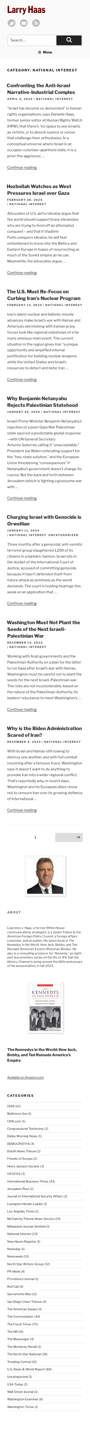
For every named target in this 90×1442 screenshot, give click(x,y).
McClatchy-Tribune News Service (30, 1219)
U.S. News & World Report (26, 1369)
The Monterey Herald (22, 1347)
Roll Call (13, 1286)
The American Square (22, 1309)
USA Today (15, 1384)
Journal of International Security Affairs (35, 1196)
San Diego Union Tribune (24, 1302)
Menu (47, 52)
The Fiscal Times (19, 1324)
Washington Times (20, 1407)
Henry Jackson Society (23, 1166)
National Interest (54, 99)
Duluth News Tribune (21, 1151)
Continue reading (22, 167)
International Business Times (27, 1181)
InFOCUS (13, 1174)
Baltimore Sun (17, 1113)
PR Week (13, 1271)
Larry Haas (26, 9)
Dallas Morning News (22, 1136)
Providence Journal (20, 1279)
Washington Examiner (22, 1399)
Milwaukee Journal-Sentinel (26, 1226)
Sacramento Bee (19, 1294)
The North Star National (24, 1354)
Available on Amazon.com (25, 1077)
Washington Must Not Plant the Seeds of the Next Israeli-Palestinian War (43, 629)
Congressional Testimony (25, 1129)
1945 (10, 1106)
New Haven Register (21, 1241)
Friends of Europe (20, 1158)
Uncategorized (63, 535)
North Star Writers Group (25, 1264)
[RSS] (36, 25)
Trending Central (19, 1362)
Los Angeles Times (21, 1211)
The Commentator (20, 1316)
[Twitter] (11, 25)
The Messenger (18, 1339)
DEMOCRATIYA (18, 1144)
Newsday (14, 1249)
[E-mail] (24, 25)
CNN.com (14, 1121)
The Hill (12, 1331)
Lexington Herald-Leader (25, 1204)
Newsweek (15, 1256)
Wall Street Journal (20, 1392)
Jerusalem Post (18, 1189)
